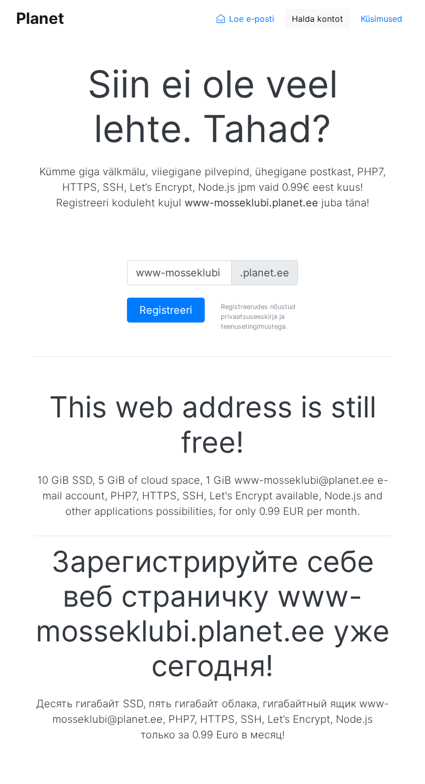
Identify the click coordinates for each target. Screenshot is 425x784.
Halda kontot (317, 18)
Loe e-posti (251, 18)
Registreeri (165, 310)
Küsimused (381, 18)
